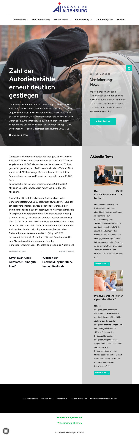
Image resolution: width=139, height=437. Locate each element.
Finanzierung (82, 19)
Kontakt (121, 19)
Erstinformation (30, 398)
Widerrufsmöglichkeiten (69, 423)
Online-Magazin (104, 19)
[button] (6, 431)
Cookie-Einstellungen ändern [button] (69, 432)
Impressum (62, 398)
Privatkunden (61, 19)
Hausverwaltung (41, 19)
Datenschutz (47, 398)
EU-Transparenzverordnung (103, 398)
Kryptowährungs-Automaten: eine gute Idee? (23, 262)
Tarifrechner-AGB (78, 398)
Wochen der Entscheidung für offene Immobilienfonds (57, 262)
